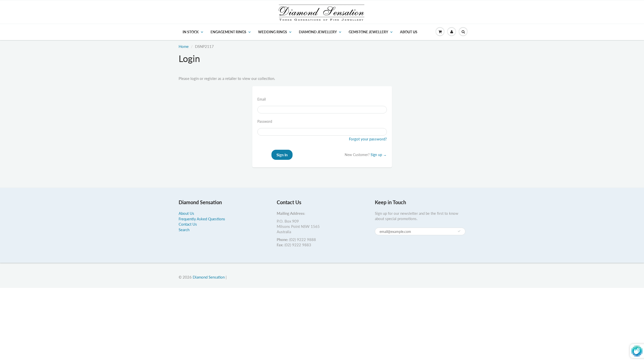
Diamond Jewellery (318, 32)
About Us (408, 32)
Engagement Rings (228, 32)
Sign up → (379, 155)
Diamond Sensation (209, 277)
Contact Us (188, 224)
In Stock (191, 32)
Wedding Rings (272, 32)
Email (261, 99)
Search (184, 229)
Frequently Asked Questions (202, 219)
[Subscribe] (459, 231)
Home (184, 46)
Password (264, 121)
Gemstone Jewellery (368, 32)
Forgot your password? (368, 139)
